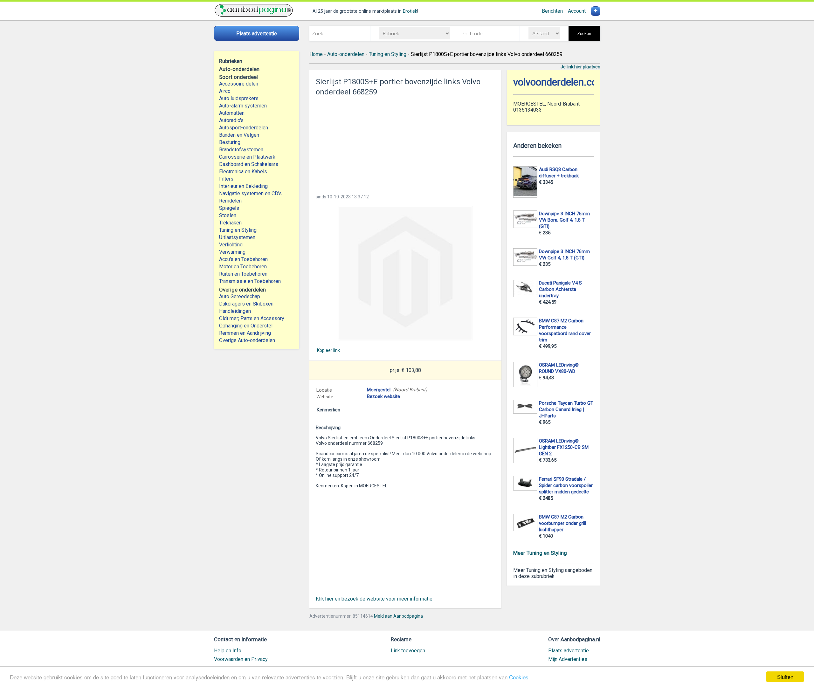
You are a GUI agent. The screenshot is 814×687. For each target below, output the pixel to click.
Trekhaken (230, 223)
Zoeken (584, 33)
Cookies (518, 677)
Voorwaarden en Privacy (241, 659)
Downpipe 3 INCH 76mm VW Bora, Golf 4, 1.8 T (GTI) (564, 220)
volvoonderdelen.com (559, 82)
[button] (405, 273)
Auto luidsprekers (239, 98)
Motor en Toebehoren (243, 267)
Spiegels (229, 208)
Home (316, 54)
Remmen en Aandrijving (245, 333)
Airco (225, 91)
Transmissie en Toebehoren (250, 281)
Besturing (229, 142)
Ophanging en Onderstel (245, 326)
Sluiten (785, 677)
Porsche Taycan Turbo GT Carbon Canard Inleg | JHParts (566, 409)
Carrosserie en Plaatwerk (247, 157)
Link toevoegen (408, 651)
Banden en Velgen (239, 135)
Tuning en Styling (238, 230)
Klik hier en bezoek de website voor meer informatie (374, 599)
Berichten (552, 11)
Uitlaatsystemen (237, 237)
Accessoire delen (238, 84)
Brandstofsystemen (241, 150)
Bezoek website (383, 396)
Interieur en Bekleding (243, 186)
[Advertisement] (405, 143)
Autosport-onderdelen (243, 128)
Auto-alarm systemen (243, 106)
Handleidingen (235, 311)
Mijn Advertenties (567, 659)
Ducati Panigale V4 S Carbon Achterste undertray (560, 289)
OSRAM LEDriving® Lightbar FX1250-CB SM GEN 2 (564, 447)
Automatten (232, 113)
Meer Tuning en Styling (540, 553)
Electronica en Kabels (243, 171)
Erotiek (410, 11)
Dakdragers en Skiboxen (246, 304)
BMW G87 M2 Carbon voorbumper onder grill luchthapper (562, 523)
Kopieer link (328, 350)
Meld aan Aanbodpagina (398, 616)
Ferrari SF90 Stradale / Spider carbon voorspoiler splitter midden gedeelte (566, 485)
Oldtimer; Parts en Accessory (251, 318)
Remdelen (230, 201)
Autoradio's (231, 120)
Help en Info (227, 651)
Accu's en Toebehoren (243, 259)
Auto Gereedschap (239, 296)
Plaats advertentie (568, 651)
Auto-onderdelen (345, 54)
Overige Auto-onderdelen (247, 340)
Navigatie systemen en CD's (250, 193)
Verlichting (231, 245)
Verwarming (232, 252)
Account (577, 11)
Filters (226, 179)
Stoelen (227, 215)
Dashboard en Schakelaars (248, 164)
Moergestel (378, 390)
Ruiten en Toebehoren (243, 274)
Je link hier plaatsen (580, 66)
